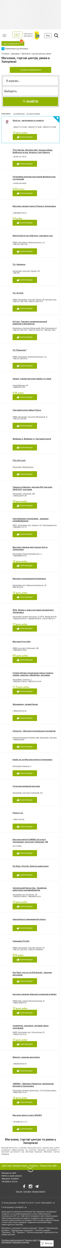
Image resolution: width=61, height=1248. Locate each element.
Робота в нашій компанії (11, 1176)
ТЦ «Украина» (19, 264)
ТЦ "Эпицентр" (20, 350)
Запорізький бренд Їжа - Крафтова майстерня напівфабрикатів (30, 889)
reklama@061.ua (48, 1203)
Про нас (19, 1192)
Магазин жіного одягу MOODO (27, 1115)
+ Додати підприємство (30, 70)
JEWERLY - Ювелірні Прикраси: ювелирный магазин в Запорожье (33, 1085)
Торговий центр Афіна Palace (27, 410)
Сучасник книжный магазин (26, 786)
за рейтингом (19, 114)
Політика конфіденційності (12, 1240)
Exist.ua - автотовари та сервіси (28, 120)
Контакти (27, 1192)
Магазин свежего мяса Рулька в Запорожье (34, 206)
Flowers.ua (18, 813)
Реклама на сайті (8, 1173)
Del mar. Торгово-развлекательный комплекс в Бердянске (30, 322)
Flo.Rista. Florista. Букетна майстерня (31, 866)
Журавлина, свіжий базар (25, 704)
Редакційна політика (20, 1242)
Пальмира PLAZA (21, 941)
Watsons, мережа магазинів (26, 1057)
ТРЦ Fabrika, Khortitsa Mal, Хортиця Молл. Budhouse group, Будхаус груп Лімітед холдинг (33, 152)
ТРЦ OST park (19, 460)
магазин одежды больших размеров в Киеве (35, 994)
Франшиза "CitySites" (10, 1179)
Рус (48, 35)
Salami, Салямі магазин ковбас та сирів (32, 379)
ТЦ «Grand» (18, 293)
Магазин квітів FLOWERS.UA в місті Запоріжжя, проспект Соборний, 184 (30, 840)
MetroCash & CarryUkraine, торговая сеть (33, 236)
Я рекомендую (26, 137)
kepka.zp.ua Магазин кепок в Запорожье (32, 759)
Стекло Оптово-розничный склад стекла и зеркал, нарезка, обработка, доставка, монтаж (33, 675)
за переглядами (33, 114)
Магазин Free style (22, 641)
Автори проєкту (38, 1192)
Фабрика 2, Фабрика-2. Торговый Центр (32, 439)
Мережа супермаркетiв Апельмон (29, 579)
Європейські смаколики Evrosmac (29, 919)
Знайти (31, 101)
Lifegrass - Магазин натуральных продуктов (34, 731)
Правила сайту (31, 1240)
